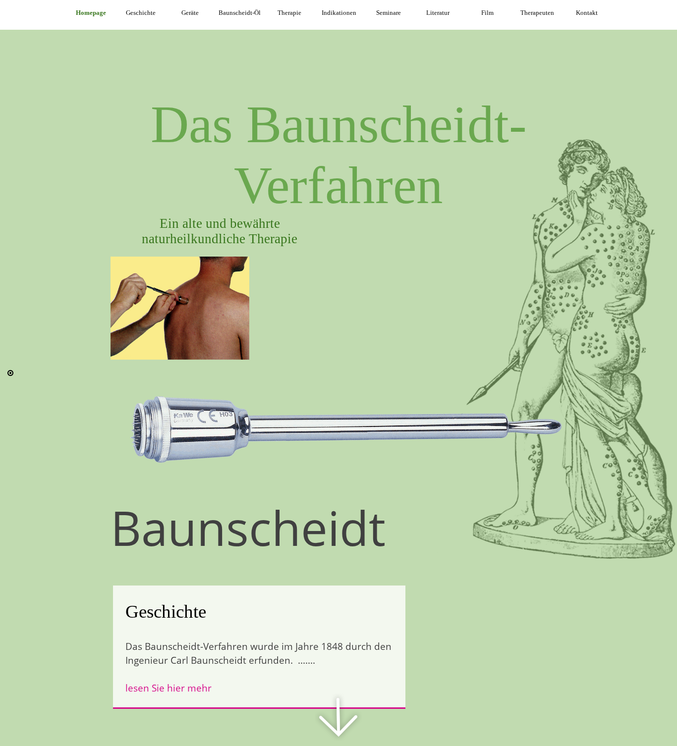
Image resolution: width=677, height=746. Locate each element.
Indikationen (339, 12)
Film (487, 12)
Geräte (190, 12)
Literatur (438, 12)
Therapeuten (537, 12)
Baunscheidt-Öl (240, 12)
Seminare (388, 12)
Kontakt (587, 12)
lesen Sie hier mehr (168, 688)
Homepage (91, 12)
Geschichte (141, 12)
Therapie (289, 12)
